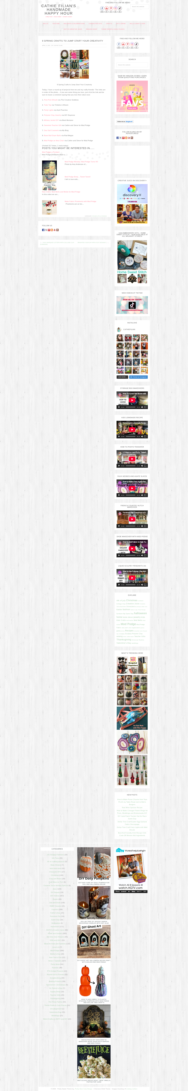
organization (136, 627)
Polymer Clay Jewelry (52, 115)
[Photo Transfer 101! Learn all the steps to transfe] (136, 338)
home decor (128, 617)
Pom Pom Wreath (51, 100)
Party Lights (48, 110)
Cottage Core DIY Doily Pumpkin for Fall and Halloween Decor (93, 883)
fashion (126, 609)
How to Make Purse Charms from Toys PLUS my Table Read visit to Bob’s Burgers (132, 802)
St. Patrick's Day (55, 988)
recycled (136, 631)
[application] (132, 400)
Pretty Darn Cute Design (83, 1089)
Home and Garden (55, 933)
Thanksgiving (124, 639)
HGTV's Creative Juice (55, 930)
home (119, 617)
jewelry (137, 617)
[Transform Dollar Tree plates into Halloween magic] (136, 346)
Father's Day (55, 913)
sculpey (122, 634)
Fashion (55, 909)
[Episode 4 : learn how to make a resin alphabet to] (120, 362)
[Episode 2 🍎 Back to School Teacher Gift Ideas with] (144, 362)
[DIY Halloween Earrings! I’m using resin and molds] (120, 370)
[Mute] (142, 407)
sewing (120, 636)
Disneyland (131, 606)
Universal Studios (138, 640)
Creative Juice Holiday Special (56, 885)
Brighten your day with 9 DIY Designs (92, 242)
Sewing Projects (55, 981)
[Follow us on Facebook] (43, 230)
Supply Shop (55, 992)
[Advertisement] (132, 160)
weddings (135, 643)
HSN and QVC (55, 940)
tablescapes (130, 636)
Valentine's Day (124, 643)
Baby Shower (56, 865)
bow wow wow (55, 868)
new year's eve (126, 627)
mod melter (129, 620)
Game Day (130, 613)
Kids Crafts (121, 620)
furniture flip (121, 613)
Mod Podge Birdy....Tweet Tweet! (77, 177)
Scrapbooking (55, 978)
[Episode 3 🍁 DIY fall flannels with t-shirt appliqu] (128, 362)
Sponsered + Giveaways (55, 985)
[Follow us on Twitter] (46, 230)
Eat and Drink (55, 902)
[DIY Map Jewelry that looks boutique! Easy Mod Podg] (128, 346)
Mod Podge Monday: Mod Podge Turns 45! (81, 162)
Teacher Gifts (139, 636)
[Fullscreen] (145, 407)
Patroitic (55, 968)
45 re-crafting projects (56, 861)
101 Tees (55, 858)
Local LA (55, 947)
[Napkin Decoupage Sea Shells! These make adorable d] (144, 338)
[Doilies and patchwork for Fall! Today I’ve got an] (128, 354)
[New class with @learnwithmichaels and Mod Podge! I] (144, 370)
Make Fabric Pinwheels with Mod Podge (80, 201)
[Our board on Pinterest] (49, 230)
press (123, 631)
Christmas (131, 600)
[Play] (119, 407)
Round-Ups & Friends (99, 216)
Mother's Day (55, 954)
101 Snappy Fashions (55, 855)
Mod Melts (138, 620)
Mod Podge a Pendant (51, 152)
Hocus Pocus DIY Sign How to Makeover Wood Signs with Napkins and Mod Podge (94, 1041)
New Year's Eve (55, 957)
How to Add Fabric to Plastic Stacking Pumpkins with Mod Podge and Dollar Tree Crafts (94, 1001)
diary (55, 889)
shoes (125, 636)
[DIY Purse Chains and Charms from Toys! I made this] (128, 370)
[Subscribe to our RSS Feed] (52, 230)
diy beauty (138, 606)
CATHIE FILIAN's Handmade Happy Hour (58, 9)
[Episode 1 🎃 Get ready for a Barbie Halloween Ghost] (136, 370)
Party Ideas (55, 964)
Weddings (55, 1015)
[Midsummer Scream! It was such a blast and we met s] (128, 338)
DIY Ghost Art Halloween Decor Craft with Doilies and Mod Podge (94, 961)
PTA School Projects (55, 971)
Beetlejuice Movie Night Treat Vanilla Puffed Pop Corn (93, 1081)
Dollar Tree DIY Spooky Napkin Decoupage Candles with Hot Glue (94, 922)
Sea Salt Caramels (51, 130)
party (119, 631)
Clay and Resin (55, 879)
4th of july (121, 600)
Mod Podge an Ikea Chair (54, 140)
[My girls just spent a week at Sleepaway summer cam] (144, 354)
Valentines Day (55, 1012)
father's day (134, 609)
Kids (143, 617)
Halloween (55, 926)
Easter (119, 610)
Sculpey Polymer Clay (134, 634)
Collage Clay (121, 604)
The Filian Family (55, 1002)
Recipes (129, 630)
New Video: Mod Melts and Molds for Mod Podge (61, 192)
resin (141, 631)
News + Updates (54, 961)
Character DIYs (55, 872)
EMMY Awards (55, 906)
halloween (140, 613)
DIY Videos (54, 896)
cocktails (140, 600)
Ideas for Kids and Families (55, 944)
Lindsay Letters (131, 1089)
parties (142, 627)
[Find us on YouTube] (54, 230)
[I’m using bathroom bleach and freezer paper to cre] (136, 362)
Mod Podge (128, 624)
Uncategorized (56, 1009)
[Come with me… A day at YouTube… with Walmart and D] (120, 338)
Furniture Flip (55, 916)
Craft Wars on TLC (56, 882)
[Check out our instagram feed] (57, 230)
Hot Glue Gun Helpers (55, 937)
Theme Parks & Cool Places (55, 1005)
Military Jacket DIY (51, 120)
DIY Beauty (55, 892)
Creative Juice (132, 604)
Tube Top (47, 105)
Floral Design (142, 609)
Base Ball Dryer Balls (52, 135)
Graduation (56, 923)
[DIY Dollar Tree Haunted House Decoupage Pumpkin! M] (120, 346)
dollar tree (144, 606)
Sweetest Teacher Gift (52, 125)
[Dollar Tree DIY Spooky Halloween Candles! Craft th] (136, 354)
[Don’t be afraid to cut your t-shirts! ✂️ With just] (120, 354)
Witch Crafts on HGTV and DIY (55, 1019)
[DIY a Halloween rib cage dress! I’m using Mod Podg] (144, 346)
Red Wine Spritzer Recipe (132, 807)
